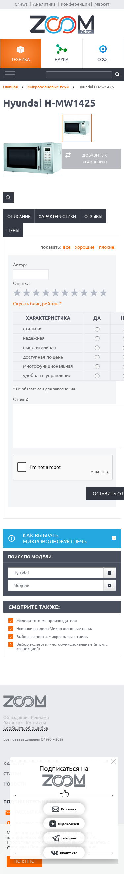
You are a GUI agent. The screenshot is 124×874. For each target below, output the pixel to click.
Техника (20, 59)
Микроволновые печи (48, 87)
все (67, 247)
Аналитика (44, 4)
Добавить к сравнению (94, 158)
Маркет (101, 4)
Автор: (20, 264)
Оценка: (21, 283)
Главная (10, 87)
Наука (62, 59)
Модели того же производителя (46, 620)
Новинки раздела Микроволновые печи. (54, 628)
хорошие (85, 247)
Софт (103, 59)
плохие (106, 247)
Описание (18, 216)
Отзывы (93, 216)
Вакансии (13, 722)
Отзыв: (20, 399)
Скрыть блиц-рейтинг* (37, 303)
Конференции (75, 4)
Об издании (15, 717)
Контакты (36, 722)
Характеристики (57, 216)
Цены (13, 230)
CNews (21, 4)
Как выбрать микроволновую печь (55, 538)
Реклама (40, 717)
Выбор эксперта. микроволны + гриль (52, 636)
